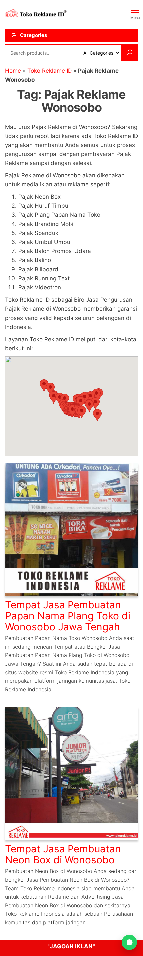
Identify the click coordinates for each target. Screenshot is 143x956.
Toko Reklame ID (49, 70)
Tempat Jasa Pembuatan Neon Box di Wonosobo (63, 854)
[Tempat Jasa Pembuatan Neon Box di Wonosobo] (71, 773)
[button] (82, 412)
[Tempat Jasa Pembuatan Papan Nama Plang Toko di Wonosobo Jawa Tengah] (71, 529)
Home (13, 70)
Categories (33, 35)
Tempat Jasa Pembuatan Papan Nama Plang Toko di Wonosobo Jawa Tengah (67, 616)
